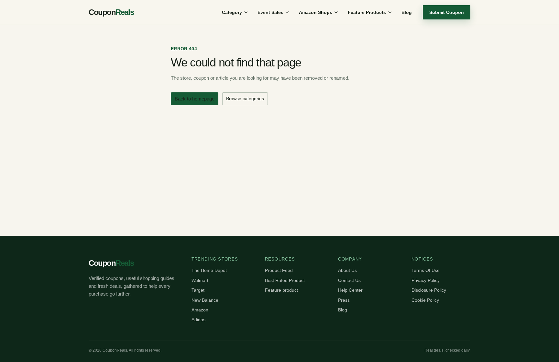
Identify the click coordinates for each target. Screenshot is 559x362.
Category (232, 12)
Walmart (200, 280)
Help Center (350, 290)
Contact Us (349, 280)
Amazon (200, 309)
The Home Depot (209, 270)
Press (344, 300)
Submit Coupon (446, 12)
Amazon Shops (315, 12)
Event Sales (270, 12)
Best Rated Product (285, 280)
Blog (406, 12)
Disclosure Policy (428, 290)
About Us (347, 270)
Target (198, 290)
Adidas (198, 319)
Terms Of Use (425, 270)
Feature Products (367, 12)
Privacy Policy (425, 280)
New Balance (205, 300)
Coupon (111, 12)
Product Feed (279, 270)
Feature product (281, 290)
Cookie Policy (425, 300)
